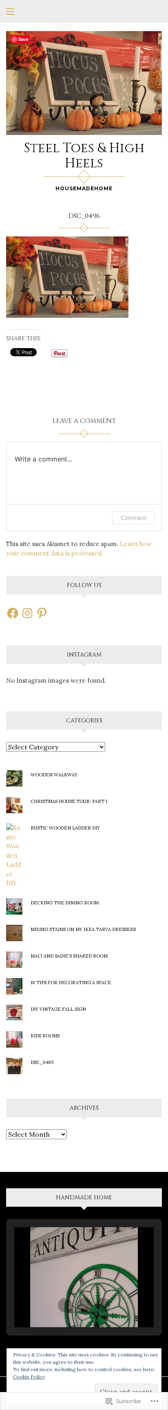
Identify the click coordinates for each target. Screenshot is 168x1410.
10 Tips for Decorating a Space (71, 982)
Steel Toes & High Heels (84, 155)
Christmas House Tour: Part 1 (69, 801)
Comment (133, 517)
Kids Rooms (45, 1036)
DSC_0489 (42, 1062)
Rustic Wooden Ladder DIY (65, 828)
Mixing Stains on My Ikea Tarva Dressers (83, 929)
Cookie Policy (29, 1377)
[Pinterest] (42, 613)
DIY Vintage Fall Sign (58, 1009)
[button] (65, 1305)
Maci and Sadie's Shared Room (69, 956)
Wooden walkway (54, 775)
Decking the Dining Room (65, 903)
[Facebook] (12, 613)
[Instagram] (27, 613)
